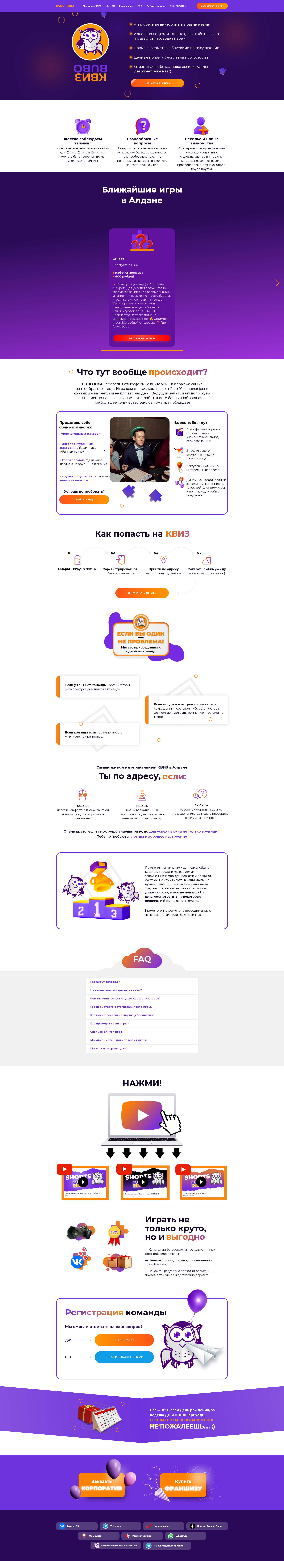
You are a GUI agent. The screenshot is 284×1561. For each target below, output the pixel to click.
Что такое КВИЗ (92, 6)
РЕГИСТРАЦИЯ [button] (124, 1340)
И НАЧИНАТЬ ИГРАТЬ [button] (142, 593)
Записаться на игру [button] (212, 6)
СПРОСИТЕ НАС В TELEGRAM (124, 1357)
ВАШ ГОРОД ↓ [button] (178, 6)
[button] (142, 1119)
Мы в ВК (110, 6)
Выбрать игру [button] (84, 499)
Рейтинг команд (156, 6)
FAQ (140, 6)
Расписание (126, 6)
